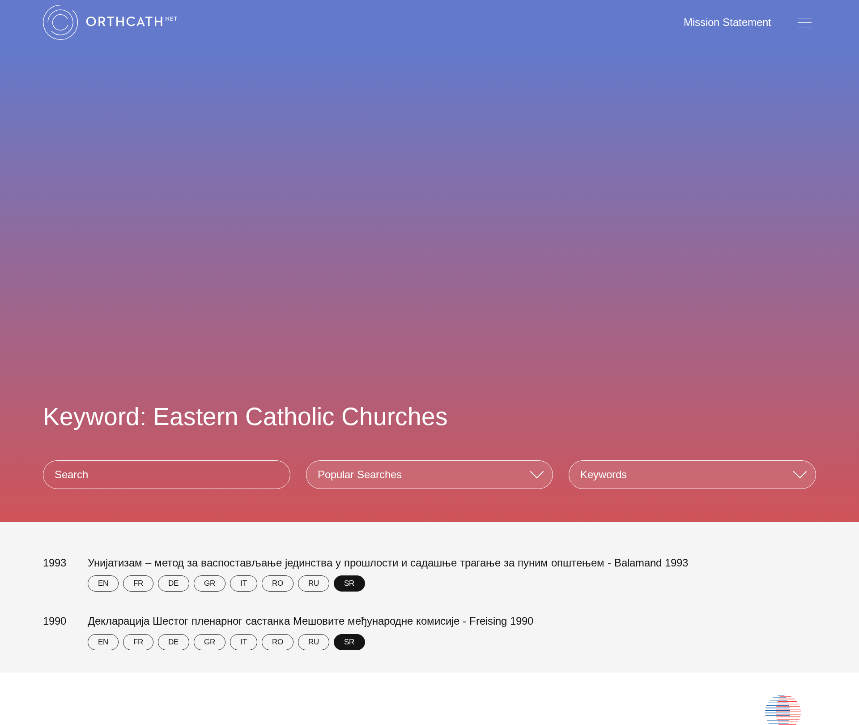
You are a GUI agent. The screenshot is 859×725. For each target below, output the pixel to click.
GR (209, 583)
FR (138, 583)
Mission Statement (727, 22)
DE (173, 583)
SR (349, 583)
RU (313, 583)
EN (103, 583)
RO (277, 583)
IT (243, 583)
